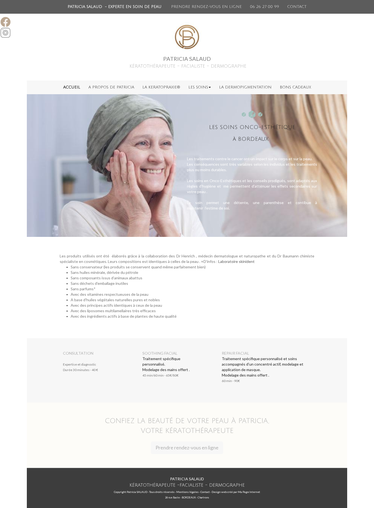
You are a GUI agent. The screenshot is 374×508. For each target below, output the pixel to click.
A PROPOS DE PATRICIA (111, 87)
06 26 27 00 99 (264, 7)
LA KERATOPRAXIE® (161, 87)
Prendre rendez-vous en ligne (187, 447)
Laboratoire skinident (236, 261)
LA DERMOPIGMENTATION (245, 87)
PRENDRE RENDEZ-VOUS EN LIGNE (206, 7)
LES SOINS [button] (198, 87)
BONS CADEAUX (295, 87)
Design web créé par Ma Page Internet (236, 491)
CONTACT (297, 7)
